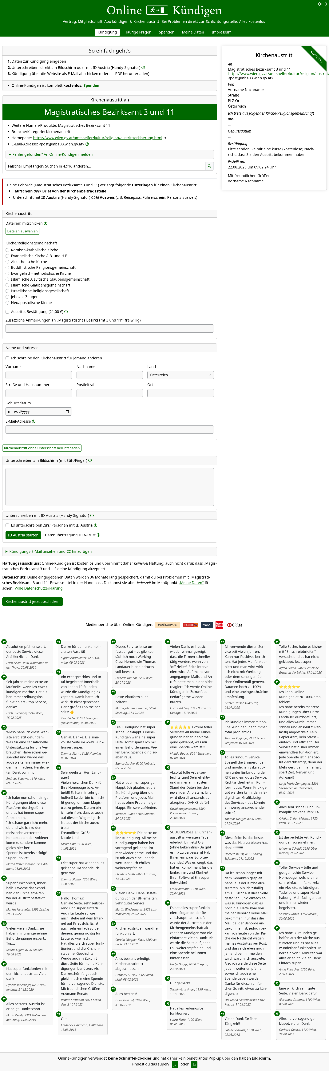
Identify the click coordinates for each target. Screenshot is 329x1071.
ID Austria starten (23, 535)
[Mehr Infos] (143, 67)
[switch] (322, 4)
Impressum (222, 32)
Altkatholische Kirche (29, 261)
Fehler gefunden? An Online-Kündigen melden (53, 154)
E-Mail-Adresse (18, 421)
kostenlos (256, 21)
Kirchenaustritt (146, 21)
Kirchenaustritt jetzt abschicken (33, 601)
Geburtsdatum (18, 402)
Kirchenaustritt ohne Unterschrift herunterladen (42, 448)
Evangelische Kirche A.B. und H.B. (39, 255)
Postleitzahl (87, 384)
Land (151, 366)
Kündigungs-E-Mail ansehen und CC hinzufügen (50, 551)
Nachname (86, 366)
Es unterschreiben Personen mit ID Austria (52, 525)
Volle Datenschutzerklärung (39, 588)
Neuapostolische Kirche (31, 302)
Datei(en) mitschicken (24, 223)
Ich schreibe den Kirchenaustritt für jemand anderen (56, 358)
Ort (150, 384)
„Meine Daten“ (191, 582)
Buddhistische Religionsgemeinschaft (43, 267)
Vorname (14, 366)
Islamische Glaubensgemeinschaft (40, 285)
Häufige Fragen (138, 32)
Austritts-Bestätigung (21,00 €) (37, 311)
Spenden (166, 32)
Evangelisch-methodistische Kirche (41, 273)
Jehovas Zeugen (24, 296)
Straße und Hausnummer (28, 384)
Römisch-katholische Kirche (34, 249)
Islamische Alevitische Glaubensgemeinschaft (50, 279)
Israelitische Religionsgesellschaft (40, 290)
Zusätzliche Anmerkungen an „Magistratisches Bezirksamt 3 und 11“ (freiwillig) (73, 320)
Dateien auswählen (22, 231)
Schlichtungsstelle (221, 21)
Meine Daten (193, 32)
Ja (174, 1064)
